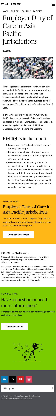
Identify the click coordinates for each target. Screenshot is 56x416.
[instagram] (29, 379)
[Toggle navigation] (53, 5)
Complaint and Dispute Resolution (13, 398)
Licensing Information (32, 396)
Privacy (29, 398)
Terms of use (19, 396)
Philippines (9, 388)
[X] (12, 379)
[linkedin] (4, 379)
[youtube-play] (20, 379)
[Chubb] (11, 4)
